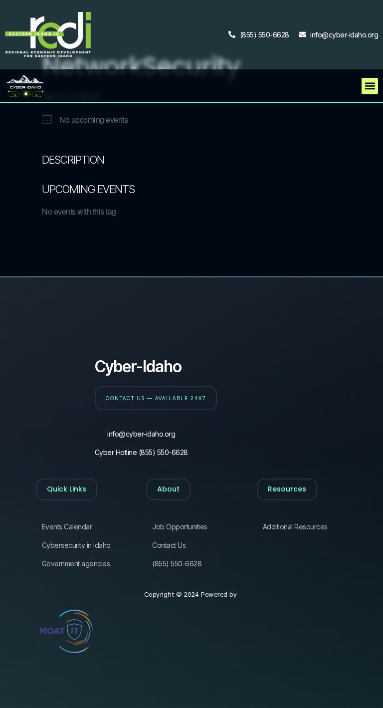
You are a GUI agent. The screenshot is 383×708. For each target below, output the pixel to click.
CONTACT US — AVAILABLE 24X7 (156, 398)
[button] (370, 86)
